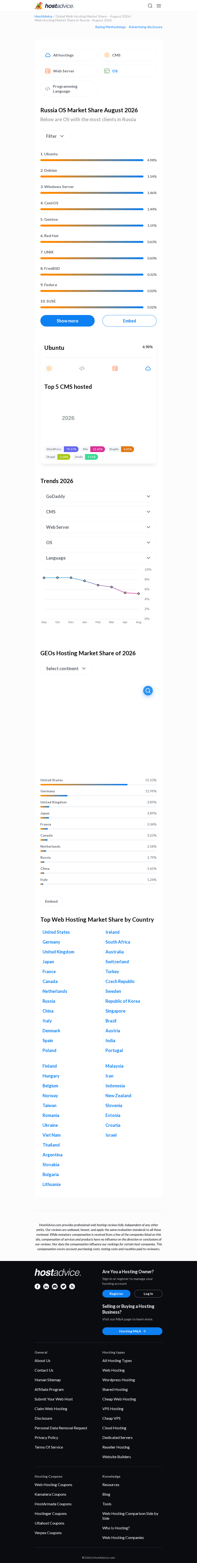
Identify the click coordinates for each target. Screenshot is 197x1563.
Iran (109, 1075)
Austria (112, 1030)
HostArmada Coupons (53, 1503)
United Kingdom (53, 802)
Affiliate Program (49, 1389)
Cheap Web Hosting (119, 1399)
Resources (110, 1484)
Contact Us (44, 1370)
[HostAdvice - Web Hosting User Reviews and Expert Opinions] (54, 6)
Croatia (112, 1125)
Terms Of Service (49, 1447)
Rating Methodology (110, 27)
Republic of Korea (122, 1001)
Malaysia (114, 1066)
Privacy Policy (46, 1437)
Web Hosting (113, 1370)
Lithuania (52, 1184)
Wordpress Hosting (118, 1379)
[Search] (150, 6)
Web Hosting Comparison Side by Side (130, 1515)
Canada (46, 835)
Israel (111, 1135)
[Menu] (158, 6)
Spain (48, 1040)
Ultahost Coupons (49, 1523)
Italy (44, 880)
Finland (50, 1066)
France (45, 824)
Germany (47, 791)
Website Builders (116, 1456)
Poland (49, 1050)
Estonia (112, 1115)
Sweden (113, 991)
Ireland (112, 932)
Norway (50, 1095)
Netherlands (50, 846)
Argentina (52, 1154)
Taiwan (49, 1105)
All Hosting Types (117, 1360)
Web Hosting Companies (123, 1537)
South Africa (117, 942)
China (44, 868)
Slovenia (113, 1105)
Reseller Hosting (116, 1447)
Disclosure (43, 1418)
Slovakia (51, 1164)
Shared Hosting (115, 1389)
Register (116, 1294)
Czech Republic (120, 981)
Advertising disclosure (145, 27)
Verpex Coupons (48, 1532)
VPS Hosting (112, 1408)
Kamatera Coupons (50, 1494)
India (110, 1040)
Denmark (51, 1030)
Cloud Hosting (114, 1427)
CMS (116, 55)
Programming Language (65, 88)
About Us (42, 1360)
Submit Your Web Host (54, 1399)
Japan (44, 813)
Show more (67, 320)
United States (51, 780)
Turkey (112, 971)
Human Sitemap (48, 1379)
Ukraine (50, 1125)
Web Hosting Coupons (53, 1484)
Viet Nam (52, 1135)
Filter (51, 136)
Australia (114, 951)
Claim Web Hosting (51, 1408)
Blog (106, 1494)
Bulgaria (51, 1174)
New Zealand (118, 1095)
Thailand (51, 1144)
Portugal (114, 1050)
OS (115, 71)
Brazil (111, 1020)
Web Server (63, 71)
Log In (148, 1294)
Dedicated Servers (117, 1437)
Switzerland (117, 961)
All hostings (63, 55)
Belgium (50, 1085)
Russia (45, 857)
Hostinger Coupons (51, 1513)
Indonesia (115, 1085)
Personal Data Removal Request (61, 1427)
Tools (106, 1503)
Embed (129, 320)
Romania (51, 1115)
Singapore (115, 1011)
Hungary (51, 1075)
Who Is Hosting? (116, 1527)
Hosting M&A (130, 1331)
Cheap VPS (111, 1418)
